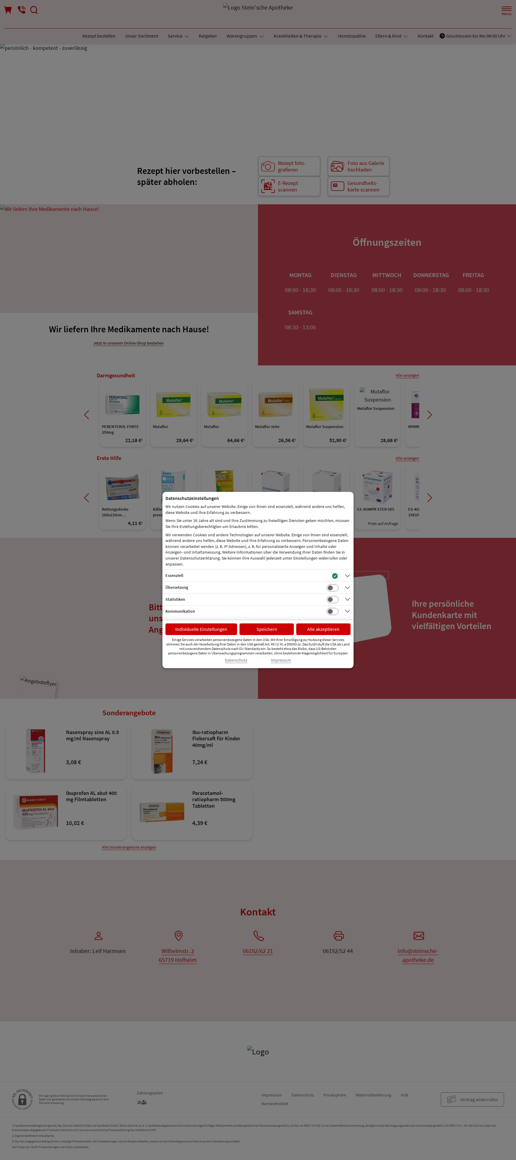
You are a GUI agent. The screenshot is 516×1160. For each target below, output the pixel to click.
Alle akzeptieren (323, 629)
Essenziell (174, 575)
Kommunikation (180, 611)
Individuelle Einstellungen (201, 629)
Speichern (267, 629)
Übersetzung (176, 587)
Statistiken (175, 599)
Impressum (281, 660)
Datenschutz (236, 660)
